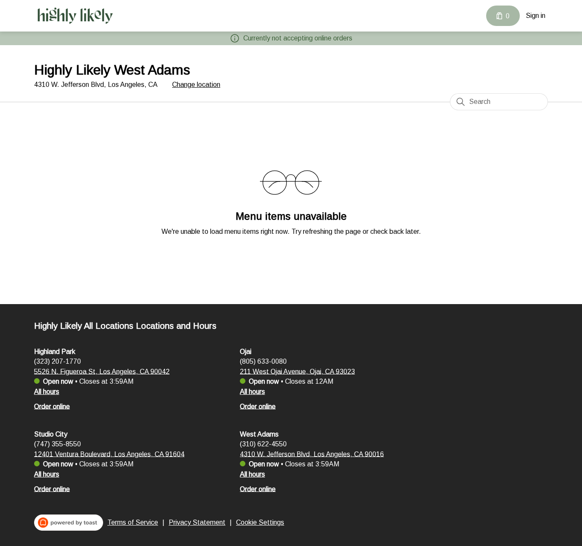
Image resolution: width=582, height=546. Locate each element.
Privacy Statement (197, 522)
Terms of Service (132, 522)
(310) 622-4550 (263, 443)
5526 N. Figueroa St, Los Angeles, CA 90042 (102, 371)
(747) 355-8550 (57, 443)
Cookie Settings (260, 522)
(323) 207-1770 (57, 361)
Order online (52, 406)
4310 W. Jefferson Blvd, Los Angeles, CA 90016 (312, 453)
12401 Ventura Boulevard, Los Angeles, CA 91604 (109, 453)
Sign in (535, 15)
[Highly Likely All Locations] (74, 15)
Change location (196, 84)
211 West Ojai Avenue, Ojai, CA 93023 (297, 371)
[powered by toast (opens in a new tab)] (68, 522)
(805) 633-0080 (263, 361)
